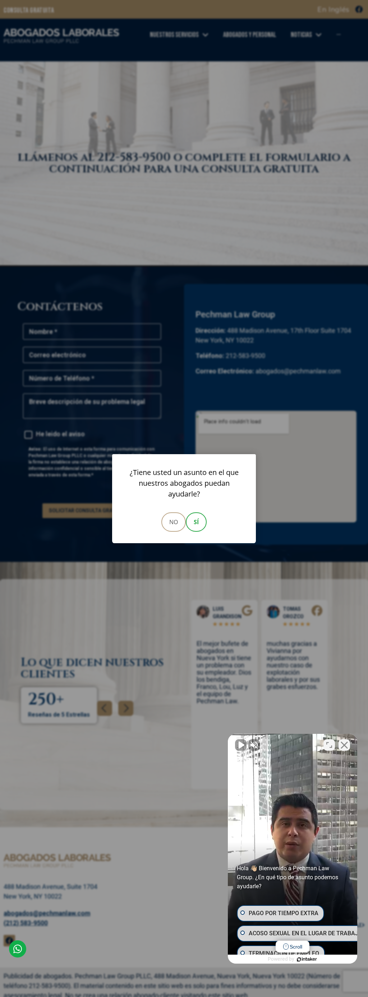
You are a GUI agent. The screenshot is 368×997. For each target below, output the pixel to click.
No (173, 522)
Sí (196, 522)
